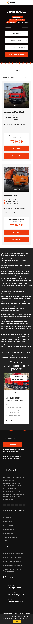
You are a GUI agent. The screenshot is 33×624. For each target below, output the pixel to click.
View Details (16, 105)
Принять (17, 621)
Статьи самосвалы (18, 380)
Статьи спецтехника (18, 376)
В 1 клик (16, 149)
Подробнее (10, 421)
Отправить (11, 444)
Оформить (16, 156)
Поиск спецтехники (15, 54)
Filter (17, 71)
